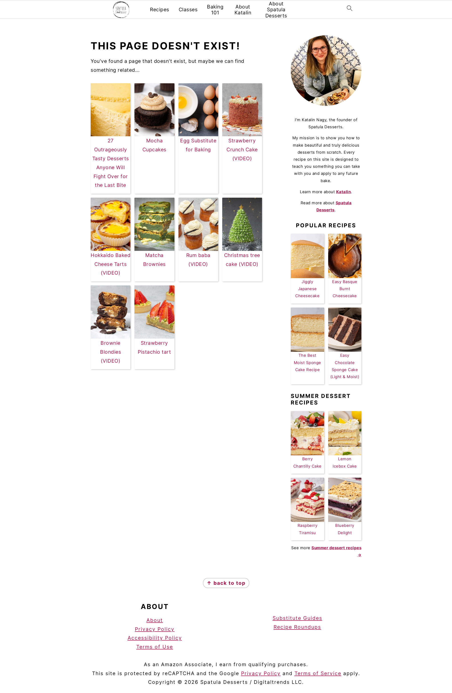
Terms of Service (318, 673)
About (154, 620)
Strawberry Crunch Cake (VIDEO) (242, 149)
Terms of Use (154, 647)
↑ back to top (226, 583)
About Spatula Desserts (276, 9)
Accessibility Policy (155, 638)
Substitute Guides (297, 618)
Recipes (159, 9)
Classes (188, 9)
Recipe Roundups (297, 627)
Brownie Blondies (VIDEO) (110, 352)
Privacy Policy (154, 629)
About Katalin (242, 10)
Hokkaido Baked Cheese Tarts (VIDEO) (110, 264)
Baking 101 (215, 10)
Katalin (343, 191)
